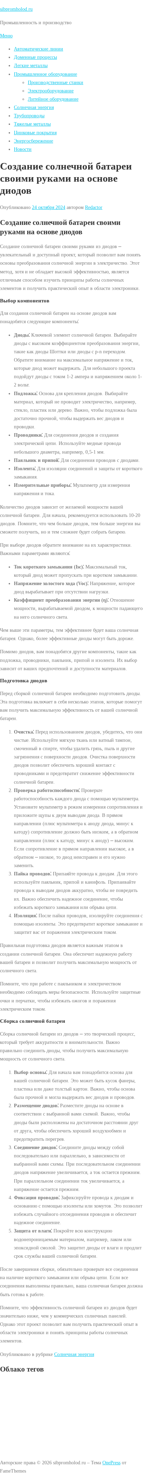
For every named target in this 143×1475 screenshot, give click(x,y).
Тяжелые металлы (32, 124)
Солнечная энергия (34, 107)
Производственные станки (55, 82)
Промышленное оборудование (45, 74)
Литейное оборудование (53, 99)
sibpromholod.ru (16, 9)
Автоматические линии (38, 49)
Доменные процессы (35, 57)
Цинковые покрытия (35, 132)
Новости (23, 149)
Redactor (93, 207)
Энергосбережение (33, 141)
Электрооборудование (51, 90)
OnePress (111, 1462)
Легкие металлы (31, 65)
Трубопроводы (29, 115)
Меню (6, 35)
